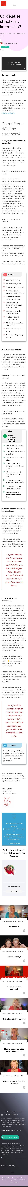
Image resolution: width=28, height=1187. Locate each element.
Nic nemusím (14, 919)
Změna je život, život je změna (14, 1012)
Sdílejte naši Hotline (9, 113)
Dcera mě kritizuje (14, 949)
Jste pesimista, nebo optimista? (14, 981)
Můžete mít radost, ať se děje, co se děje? (14, 1075)
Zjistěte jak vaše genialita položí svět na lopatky (14, 1043)
